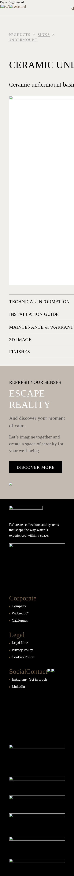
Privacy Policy (22, 650)
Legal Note (20, 643)
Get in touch (38, 679)
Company (19, 606)
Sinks (44, 35)
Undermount (23, 40)
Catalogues (20, 620)
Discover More (36, 467)
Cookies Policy (23, 657)
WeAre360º (20, 613)
